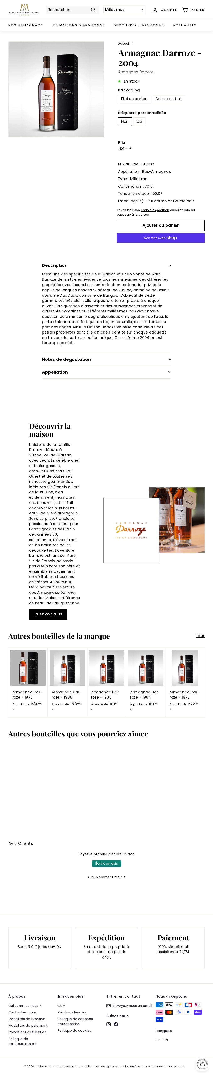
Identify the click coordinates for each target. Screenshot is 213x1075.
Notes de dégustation (66, 359)
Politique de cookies (74, 1030)
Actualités (185, 25)
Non (125, 121)
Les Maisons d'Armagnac (78, 25)
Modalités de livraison (26, 1019)
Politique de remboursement (22, 1041)
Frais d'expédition (155, 210)
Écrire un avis (106, 863)
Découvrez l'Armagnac (139, 25)
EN (165, 1039)
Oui (139, 121)
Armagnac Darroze (136, 71)
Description (55, 265)
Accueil (124, 43)
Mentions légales (71, 1012)
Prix (121, 142)
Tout (200, 635)
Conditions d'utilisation (27, 1032)
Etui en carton (134, 98)
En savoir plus (47, 614)
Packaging (129, 90)
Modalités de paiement (28, 1025)
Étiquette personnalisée (142, 112)
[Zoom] (56, 89)
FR (158, 1039)
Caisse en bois (169, 98)
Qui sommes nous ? (24, 1005)
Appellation (55, 372)
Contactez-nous (22, 1012)
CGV (61, 1005)
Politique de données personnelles (75, 1021)
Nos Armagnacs (25, 25)
